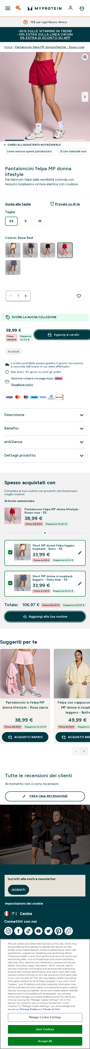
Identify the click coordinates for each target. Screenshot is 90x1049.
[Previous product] (76, 751)
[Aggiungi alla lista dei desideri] (79, 296)
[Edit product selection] (80, 553)
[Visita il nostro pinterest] (58, 931)
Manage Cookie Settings (45, 1017)
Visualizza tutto (22, 384)
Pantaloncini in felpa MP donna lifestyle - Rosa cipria (25, 705)
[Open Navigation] (7, 8)
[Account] (71, 8)
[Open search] (18, 8)
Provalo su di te (67, 204)
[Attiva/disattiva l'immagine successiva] (85, 97)
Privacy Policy (28, 1009)
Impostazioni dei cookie (24, 903)
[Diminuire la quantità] (10, 296)
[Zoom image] (85, 57)
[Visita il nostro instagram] (8, 931)
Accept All (45, 1041)
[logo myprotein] (44, 8)
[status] (18, 296)
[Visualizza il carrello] (82, 8)
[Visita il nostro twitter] (48, 931)
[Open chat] (68, 931)
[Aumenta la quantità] (25, 296)
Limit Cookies (45, 1029)
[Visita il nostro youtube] (38, 931)
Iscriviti (18, 889)
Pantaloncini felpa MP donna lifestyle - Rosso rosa (49, 47)
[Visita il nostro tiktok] (28, 931)
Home (8, 47)
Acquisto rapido (28, 737)
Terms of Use (51, 1009)
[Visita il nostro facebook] (18, 931)
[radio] (11, 221)
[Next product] (84, 751)
